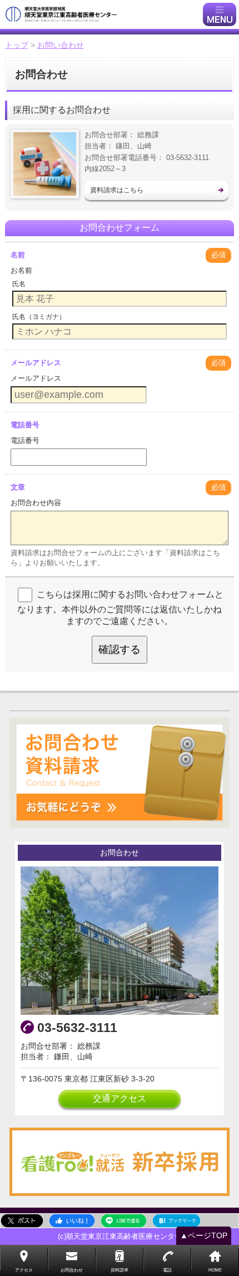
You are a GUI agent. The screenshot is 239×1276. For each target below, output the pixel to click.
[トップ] (103, 14)
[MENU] (219, 14)
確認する (119, 649)
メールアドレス (36, 362)
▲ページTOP (203, 1235)
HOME (215, 1270)
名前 (18, 255)
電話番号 (25, 425)
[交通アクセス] (119, 940)
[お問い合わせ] (119, 772)
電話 (167, 1270)
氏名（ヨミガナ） (39, 316)
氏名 (19, 284)
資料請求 (119, 1270)
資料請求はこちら (116, 190)
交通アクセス (119, 1098)
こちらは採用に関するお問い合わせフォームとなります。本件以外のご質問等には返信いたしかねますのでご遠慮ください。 (120, 608)
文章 (18, 487)
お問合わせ (72, 1270)
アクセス (24, 1270)
